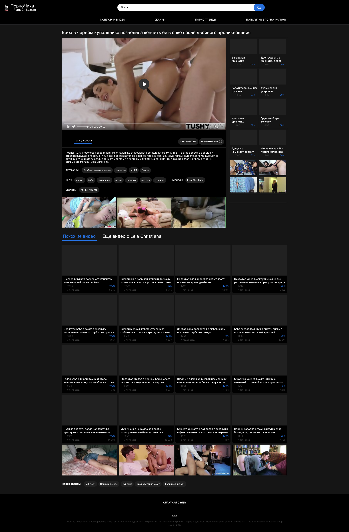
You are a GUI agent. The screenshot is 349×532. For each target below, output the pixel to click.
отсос (118, 180)
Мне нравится (65, 141)
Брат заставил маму (148, 484)
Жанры (160, 19)
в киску (145, 180)
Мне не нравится (70, 141)
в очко (79, 180)
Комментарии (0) (211, 141)
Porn (174, 515)
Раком (145, 170)
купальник (105, 180)
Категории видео (112, 19)
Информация (188, 141)
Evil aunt (127, 484)
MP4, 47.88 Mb (89, 189)
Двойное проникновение (97, 170)
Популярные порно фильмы (266, 19)
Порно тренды (205, 19)
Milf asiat (90, 484)
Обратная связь (174, 502)
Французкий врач (174, 484)
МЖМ (134, 170)
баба (91, 180)
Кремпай (121, 170)
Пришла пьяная (109, 484)
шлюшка (132, 180)
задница (159, 180)
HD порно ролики (66, 19)
